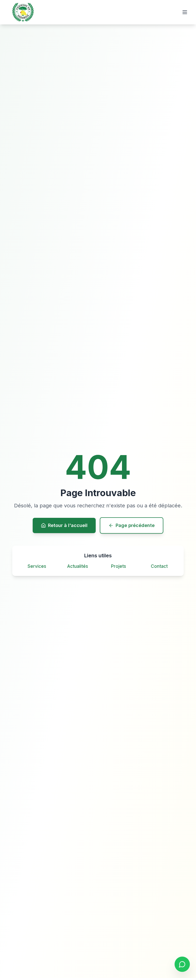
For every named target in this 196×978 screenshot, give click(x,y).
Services (37, 566)
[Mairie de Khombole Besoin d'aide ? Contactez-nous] (182, 964)
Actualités (77, 566)
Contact (159, 566)
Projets (118, 566)
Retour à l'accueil (68, 525)
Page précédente (135, 525)
